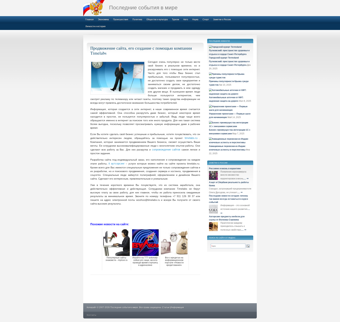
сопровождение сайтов (166, 149)
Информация (177, 307)
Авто (185, 19)
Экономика (103, 19)
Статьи (165, 307)
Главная (89, 19)
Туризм (175, 19)
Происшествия (120, 19)
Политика (137, 19)
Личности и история (95, 26)
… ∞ (246, 178)
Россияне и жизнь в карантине (225, 168)
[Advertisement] (145, 213)
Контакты (91, 315)
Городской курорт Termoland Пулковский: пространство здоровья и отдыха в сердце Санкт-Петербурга (229, 61)
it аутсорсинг (116, 163)
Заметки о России (222, 19)
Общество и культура (157, 19)
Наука (195, 19)
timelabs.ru (191, 137)
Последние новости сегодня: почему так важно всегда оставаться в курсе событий (228, 199)
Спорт (206, 19)
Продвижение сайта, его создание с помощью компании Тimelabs (141, 50)
